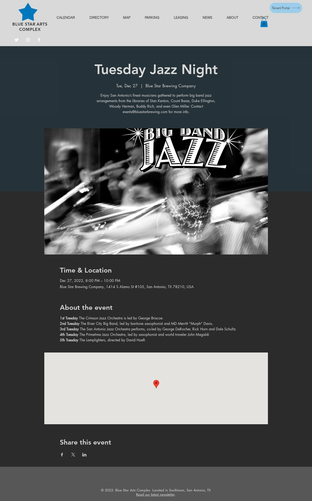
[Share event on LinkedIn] (84, 454)
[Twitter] (16, 39)
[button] (264, 22)
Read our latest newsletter (155, 494)
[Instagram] (27, 39)
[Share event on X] (73, 454)
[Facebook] (39, 39)
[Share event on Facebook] (62, 454)
